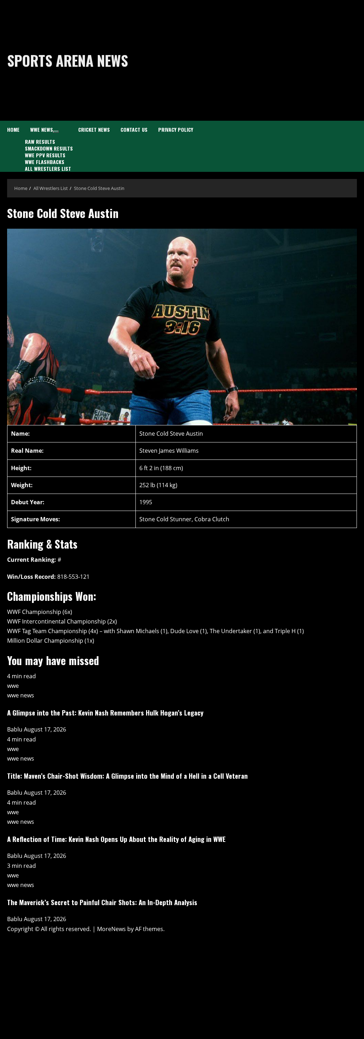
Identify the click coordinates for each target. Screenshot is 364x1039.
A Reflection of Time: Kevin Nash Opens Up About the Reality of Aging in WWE (116, 839)
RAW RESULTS (40, 141)
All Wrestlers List (48, 168)
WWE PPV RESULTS (45, 155)
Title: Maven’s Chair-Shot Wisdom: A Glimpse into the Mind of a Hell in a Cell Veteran (127, 775)
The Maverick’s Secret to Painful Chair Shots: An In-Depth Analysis (102, 902)
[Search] (355, 146)
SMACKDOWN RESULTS (49, 148)
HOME (13, 129)
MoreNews (111, 929)
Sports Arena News (67, 60)
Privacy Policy (175, 129)
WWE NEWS (41, 129)
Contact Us (134, 129)
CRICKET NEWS (94, 129)
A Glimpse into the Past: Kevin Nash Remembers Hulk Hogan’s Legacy (105, 712)
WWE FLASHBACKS (44, 161)
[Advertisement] (254, 60)
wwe (13, 686)
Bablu (15, 729)
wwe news (20, 695)
